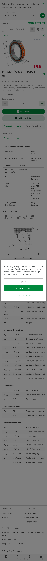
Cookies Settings (23, 295)
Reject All (23, 281)
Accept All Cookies (23, 288)
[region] (23, 280)
